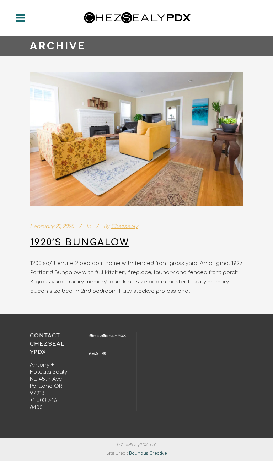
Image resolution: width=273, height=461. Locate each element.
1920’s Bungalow (79, 243)
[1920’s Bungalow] (136, 139)
